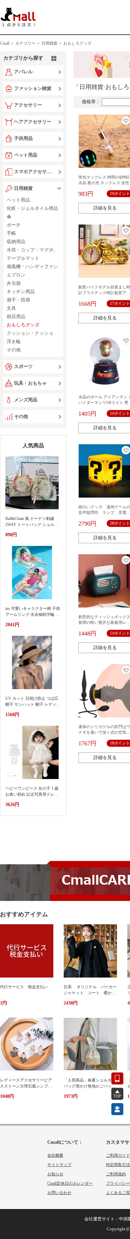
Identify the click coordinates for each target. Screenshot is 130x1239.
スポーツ (23, 366)
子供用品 (23, 138)
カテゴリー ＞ (27, 43)
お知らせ (55, 1174)
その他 (21, 416)
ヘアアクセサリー (32, 121)
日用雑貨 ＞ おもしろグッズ (66, 43)
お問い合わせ (59, 1192)
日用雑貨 (23, 188)
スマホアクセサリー (34, 171)
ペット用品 (25, 155)
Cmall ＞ (7, 43)
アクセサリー (28, 105)
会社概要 (55, 1155)
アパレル (23, 71)
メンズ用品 (25, 399)
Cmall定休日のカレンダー (70, 1183)
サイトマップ (59, 1164)
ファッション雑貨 (32, 88)
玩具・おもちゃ (30, 383)
